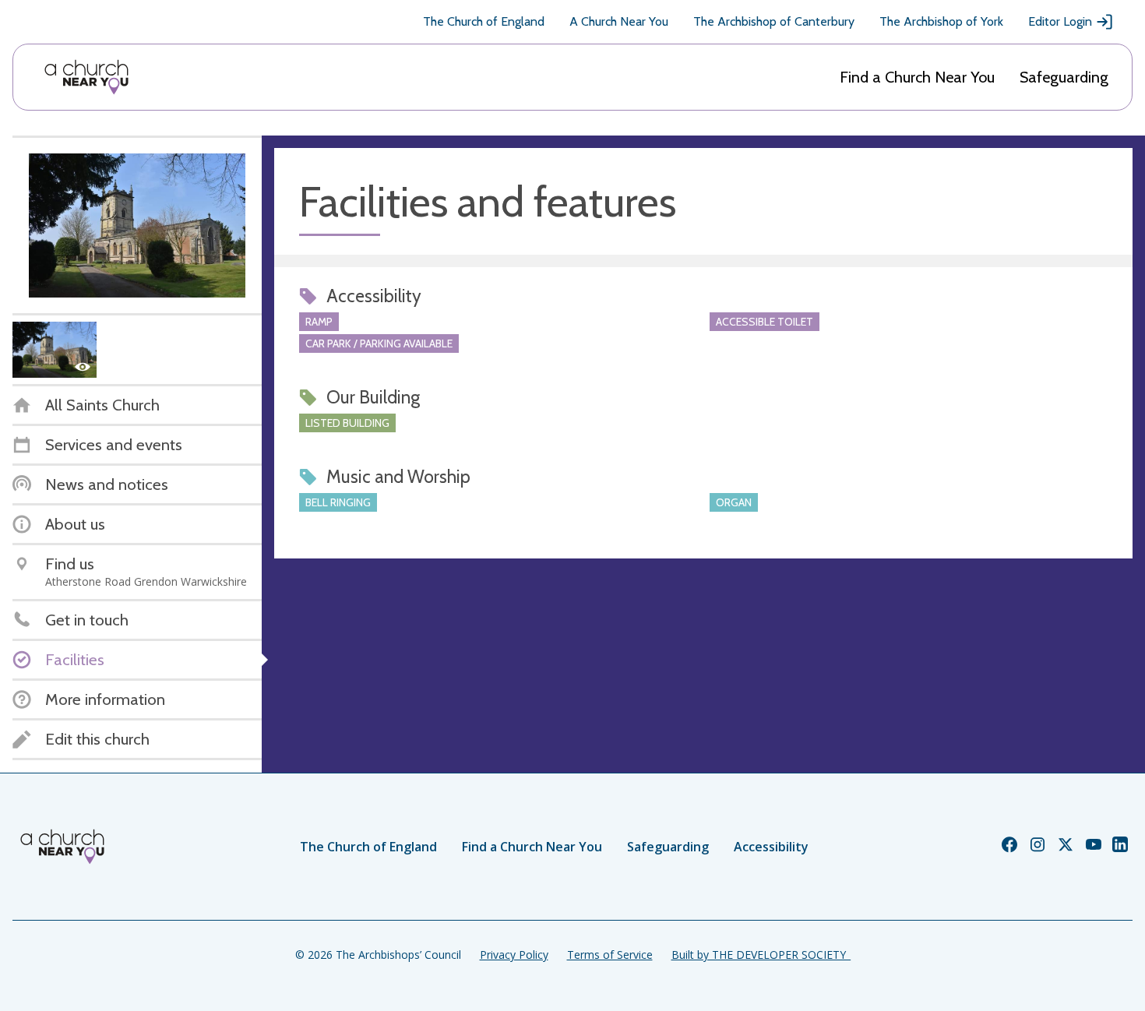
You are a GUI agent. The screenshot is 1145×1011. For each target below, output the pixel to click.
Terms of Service (610, 954)
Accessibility (771, 846)
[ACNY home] (86, 77)
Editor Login (1060, 21)
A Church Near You (618, 21)
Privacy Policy (514, 954)
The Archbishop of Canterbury (773, 21)
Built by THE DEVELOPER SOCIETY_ (761, 954)
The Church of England (483, 21)
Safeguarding (1064, 77)
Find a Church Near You (917, 77)
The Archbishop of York (941, 21)
